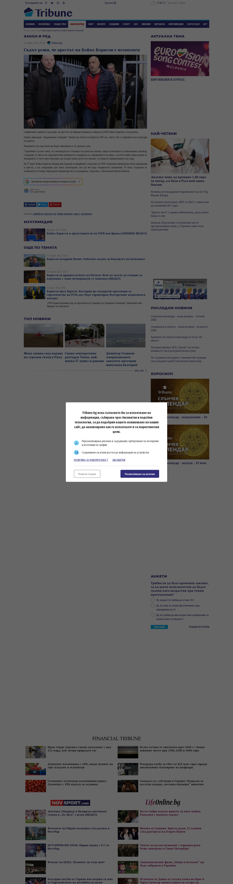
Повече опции (87, 474)
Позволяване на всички (140, 474)
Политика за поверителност (91, 460)
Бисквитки (119, 460)
